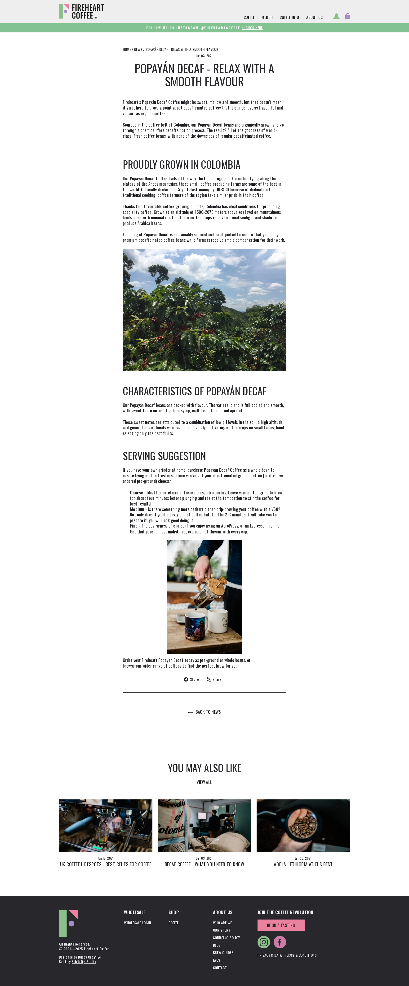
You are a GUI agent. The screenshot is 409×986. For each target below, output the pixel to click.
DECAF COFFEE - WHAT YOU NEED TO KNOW (204, 864)
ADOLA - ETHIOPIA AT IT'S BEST (303, 864)
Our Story (221, 930)
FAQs (216, 960)
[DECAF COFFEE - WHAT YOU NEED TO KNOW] (204, 825)
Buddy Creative (89, 957)
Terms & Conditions (300, 955)
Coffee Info (289, 17)
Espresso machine (265, 526)
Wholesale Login (137, 922)
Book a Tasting (281, 925)
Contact (220, 967)
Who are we (222, 922)
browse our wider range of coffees (152, 666)
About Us (314, 17)
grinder (164, 470)
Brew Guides (223, 952)
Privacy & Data (270, 955)
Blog (217, 945)
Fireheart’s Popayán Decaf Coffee (151, 102)
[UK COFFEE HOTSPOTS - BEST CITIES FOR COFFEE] (105, 825)
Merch (267, 17)
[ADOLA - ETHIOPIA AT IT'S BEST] (303, 825)
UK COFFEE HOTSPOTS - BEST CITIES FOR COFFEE (105, 864)
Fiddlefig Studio (84, 961)
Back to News (208, 712)
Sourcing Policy (226, 937)
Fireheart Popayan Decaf (162, 660)
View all (204, 782)
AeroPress (229, 526)
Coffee (249, 17)
